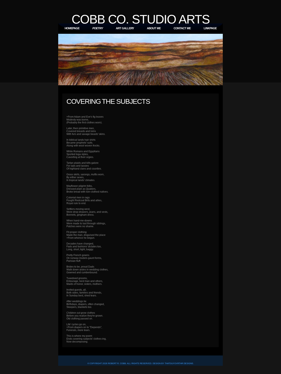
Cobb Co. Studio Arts (141, 19)
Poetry (97, 28)
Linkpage (210, 28)
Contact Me (182, 28)
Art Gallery (125, 28)
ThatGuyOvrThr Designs (179, 363)
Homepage (72, 28)
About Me (154, 28)
